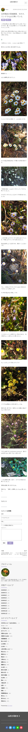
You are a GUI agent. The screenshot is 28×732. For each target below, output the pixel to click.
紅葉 (2, 685)
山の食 (3, 646)
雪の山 (3, 695)
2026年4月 (4, 600)
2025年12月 (4, 611)
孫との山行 (4, 641)
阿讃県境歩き (4, 693)
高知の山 (8, 19)
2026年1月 (4, 608)
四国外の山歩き (5, 636)
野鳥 (2, 690)
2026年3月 (4, 603)
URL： (3, 521)
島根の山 (3, 654)
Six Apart (10, 705)
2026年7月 (4, 592)
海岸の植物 (4, 675)
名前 (2, 514)
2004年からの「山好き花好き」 (9, 623)
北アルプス (4, 630)
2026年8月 (4, 590)
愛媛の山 (3, 664)
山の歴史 (3, 643)
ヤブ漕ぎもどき (5, 628)
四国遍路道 (4, 638)
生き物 (3, 677)
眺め (2, 680)
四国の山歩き (4, 633)
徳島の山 (3, 662)
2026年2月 (4, 605)
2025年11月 (4, 613)
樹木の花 (3, 672)
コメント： (4, 527)
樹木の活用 (4, 669)
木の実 (3, 667)
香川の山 (3, 698)
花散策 (3, 19)
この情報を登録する (8, 525)
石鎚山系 (3, 682)
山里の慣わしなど (6, 649)
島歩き (3, 656)
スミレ (3, 625)
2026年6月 (4, 595)
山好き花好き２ (14, 1)
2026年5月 (4, 598)
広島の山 (3, 659)
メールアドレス (5, 517)
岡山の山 (3, 651)
